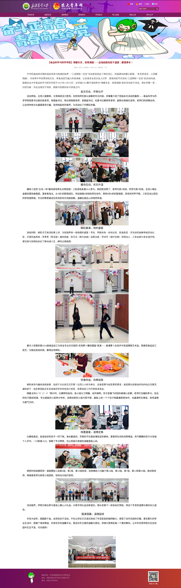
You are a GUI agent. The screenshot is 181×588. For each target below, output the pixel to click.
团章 (156, 4)
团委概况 (64, 15)
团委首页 (48, 15)
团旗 (131, 4)
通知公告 (132, 15)
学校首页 (31, 15)
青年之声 (149, 15)
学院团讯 (98, 15)
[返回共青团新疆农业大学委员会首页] (52, 9)
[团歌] (145, 4)
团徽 (140, 4)
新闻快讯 (81, 15)
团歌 (147, 4)
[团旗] (128, 4)
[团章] (153, 4)
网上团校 (115, 15)
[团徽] (137, 4)
